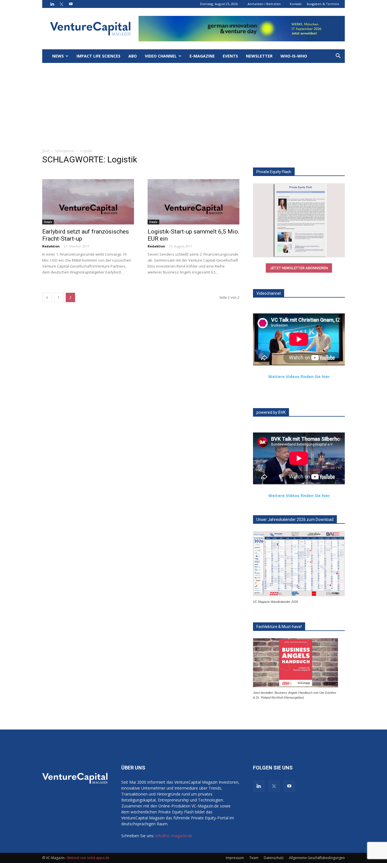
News (58, 56)
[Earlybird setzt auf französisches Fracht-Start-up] (88, 201)
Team (253, 857)
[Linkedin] (52, 4)
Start (46, 151)
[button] (338, 56)
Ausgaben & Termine (323, 4)
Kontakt (295, 4)
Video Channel (161, 56)
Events (230, 56)
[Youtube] (71, 4)
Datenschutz (274, 857)
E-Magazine (202, 56)
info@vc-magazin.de (173, 835)
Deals (48, 222)
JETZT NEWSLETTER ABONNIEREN (299, 268)
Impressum (235, 857)
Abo (132, 56)
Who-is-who (293, 56)
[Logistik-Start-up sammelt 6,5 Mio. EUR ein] (193, 201)
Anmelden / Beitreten (264, 4)
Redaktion (51, 246)
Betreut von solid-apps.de (88, 857)
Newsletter (259, 56)
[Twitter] (61, 4)
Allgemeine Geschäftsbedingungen (317, 857)
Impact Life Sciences (98, 56)
